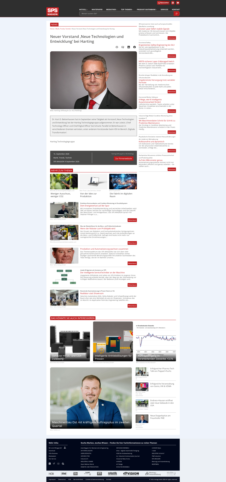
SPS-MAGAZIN (156, 459)
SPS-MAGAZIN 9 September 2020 (66, 161)
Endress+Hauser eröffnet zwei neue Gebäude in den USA (162, 403)
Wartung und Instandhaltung (161, 461)
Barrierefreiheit (78, 479)
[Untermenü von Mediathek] (116, 9)
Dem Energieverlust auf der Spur (94, 206)
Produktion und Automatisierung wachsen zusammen (104, 249)
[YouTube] (58, 464)
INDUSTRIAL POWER (87, 461)
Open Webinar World (87, 464)
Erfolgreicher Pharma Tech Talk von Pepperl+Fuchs (162, 369)
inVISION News (156, 448)
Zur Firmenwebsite (123, 158)
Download (52, 451)
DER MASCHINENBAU (122, 448)
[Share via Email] (123, 47)
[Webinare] (63, 464)
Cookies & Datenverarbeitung (95, 479)
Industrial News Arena (123, 459)
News (54, 24)
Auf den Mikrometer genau (151, 160)
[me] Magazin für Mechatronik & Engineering (94, 448)
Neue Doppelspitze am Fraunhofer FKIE (160, 416)
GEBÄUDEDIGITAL (86, 453)
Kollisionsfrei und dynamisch (151, 141)
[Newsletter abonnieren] (54, 464)
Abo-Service (52, 459)
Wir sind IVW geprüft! (55, 448)
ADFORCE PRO (85, 456)
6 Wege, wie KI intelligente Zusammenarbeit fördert (150, 100)
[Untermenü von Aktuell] (87, 9)
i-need (154, 451)
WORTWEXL (155, 464)
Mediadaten (52, 456)
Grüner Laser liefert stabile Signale (154, 29)
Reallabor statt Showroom (92, 293)
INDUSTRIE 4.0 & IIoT (158, 453)
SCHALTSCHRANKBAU (122, 467)
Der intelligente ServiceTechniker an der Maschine (102, 272)
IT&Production (156, 456)
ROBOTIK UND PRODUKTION (89, 467)
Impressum (52, 479)
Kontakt (108, 479)
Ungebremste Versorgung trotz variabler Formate (157, 81)
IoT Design (119, 464)
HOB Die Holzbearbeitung (124, 453)
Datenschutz (62, 479)
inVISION (119, 461)
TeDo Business (53, 453)
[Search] (177, 13)
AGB (69, 479)
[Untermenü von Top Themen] (132, 9)
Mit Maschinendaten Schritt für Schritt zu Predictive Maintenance (157, 121)
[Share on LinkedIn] (128, 47)
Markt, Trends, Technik (63, 29)
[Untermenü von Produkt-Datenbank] (156, 9)
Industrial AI (84, 459)
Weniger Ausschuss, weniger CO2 (61, 195)
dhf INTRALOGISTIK (87, 451)
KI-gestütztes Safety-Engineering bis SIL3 (156, 45)
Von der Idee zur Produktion (88, 195)
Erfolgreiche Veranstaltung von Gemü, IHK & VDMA (162, 385)
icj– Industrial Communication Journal (127, 456)
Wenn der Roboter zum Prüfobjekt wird (97, 228)
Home (52, 29)
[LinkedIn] (50, 464)
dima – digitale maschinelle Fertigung (127, 451)
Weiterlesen (132, 220)
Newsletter (164, 3)
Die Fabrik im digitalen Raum (121, 195)
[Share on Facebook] (134, 47)
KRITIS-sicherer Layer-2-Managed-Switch (156, 61)
